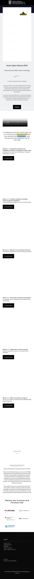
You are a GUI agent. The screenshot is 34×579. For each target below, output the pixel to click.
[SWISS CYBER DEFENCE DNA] (17, 2)
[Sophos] (10, 29)
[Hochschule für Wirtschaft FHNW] (24, 518)
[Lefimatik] (10, 526)
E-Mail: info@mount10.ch (10, 549)
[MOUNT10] (23, 13)
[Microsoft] (10, 37)
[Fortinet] (10, 510)
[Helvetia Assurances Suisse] (23, 45)
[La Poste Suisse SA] (10, 45)
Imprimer (6, 559)
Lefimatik (17, 573)
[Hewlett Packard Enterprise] (10, 21)
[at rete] (23, 29)
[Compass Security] (23, 21)
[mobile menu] (2, 2)
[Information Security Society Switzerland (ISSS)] (10, 53)
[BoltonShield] (24, 510)
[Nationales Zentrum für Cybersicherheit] (10, 518)
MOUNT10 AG (7, 543)
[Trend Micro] (10, 13)
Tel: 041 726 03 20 (8, 548)
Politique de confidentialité (10, 560)
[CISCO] (23, 37)
